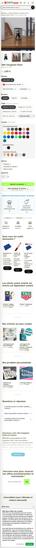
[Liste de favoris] (24, 2)
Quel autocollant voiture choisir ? (16, 413)
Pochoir (6, 164)
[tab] (15, 317)
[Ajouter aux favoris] (33, 19)
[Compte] (28, 2)
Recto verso (7, 169)
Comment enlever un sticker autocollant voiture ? (14, 419)
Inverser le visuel (9, 167)
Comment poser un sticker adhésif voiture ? (16, 407)
